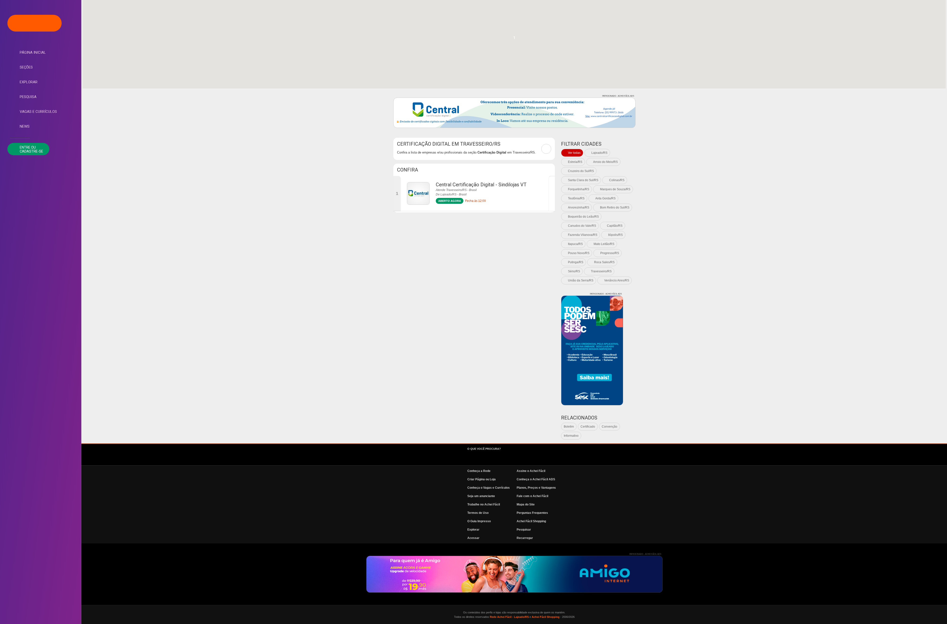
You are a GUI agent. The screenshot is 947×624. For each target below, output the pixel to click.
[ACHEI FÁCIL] (34, 23)
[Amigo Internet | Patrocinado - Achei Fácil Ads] (514, 574)
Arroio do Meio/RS (605, 162)
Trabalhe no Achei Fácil (483, 504)
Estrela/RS (575, 162)
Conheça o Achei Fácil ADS (536, 479)
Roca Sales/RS (604, 262)
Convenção (609, 426)
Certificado (588, 426)
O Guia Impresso (479, 521)
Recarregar (525, 538)
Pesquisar (524, 529)
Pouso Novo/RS (578, 253)
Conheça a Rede (479, 471)
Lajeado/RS (599, 153)
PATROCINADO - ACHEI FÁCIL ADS (618, 96)
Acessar (473, 538)
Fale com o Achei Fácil (532, 496)
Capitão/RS (614, 225)
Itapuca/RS (575, 244)
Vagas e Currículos (38, 111)
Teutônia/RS (576, 198)
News (25, 126)
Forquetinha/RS (578, 189)
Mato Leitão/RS (604, 244)
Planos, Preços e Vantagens (536, 487)
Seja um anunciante (481, 496)
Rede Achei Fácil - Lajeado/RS (509, 616)
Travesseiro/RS (601, 271)
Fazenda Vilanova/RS (582, 235)
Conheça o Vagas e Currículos (488, 487)
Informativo (571, 435)
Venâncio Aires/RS (616, 280)
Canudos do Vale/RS (582, 225)
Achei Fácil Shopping (531, 521)
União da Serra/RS (580, 280)
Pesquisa (28, 97)
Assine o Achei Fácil (531, 471)
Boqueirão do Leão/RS (583, 216)
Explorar (28, 82)
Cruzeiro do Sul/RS (581, 171)
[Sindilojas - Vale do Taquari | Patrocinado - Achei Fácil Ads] (514, 113)
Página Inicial (33, 52)
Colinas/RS (616, 180)
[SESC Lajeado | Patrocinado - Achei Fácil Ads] (592, 350)
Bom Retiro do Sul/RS (614, 207)
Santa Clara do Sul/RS (583, 180)
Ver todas (574, 153)
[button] (514, 39)
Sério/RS (574, 271)
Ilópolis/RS (615, 235)
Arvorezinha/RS (578, 207)
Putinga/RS (575, 262)
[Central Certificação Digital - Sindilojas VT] (418, 193)
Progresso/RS (609, 253)
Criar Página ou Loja (481, 479)
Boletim (569, 426)
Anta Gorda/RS (605, 198)
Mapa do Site (526, 504)
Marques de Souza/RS (615, 189)
